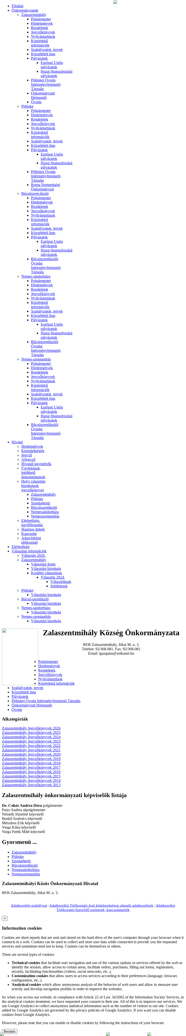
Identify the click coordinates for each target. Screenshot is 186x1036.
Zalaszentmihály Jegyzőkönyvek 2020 (31, 754)
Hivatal (17, 442)
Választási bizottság (46, 568)
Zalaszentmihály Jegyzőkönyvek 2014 (31, 780)
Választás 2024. (53, 577)
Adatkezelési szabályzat (29, 905)
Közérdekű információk (40, 43)
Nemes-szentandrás (36, 359)
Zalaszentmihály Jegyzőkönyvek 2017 (31, 767)
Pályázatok (39, 58)
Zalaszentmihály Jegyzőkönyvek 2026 (31, 728)
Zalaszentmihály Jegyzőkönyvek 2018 (31, 763)
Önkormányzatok (25, 10)
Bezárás (10, 1031)
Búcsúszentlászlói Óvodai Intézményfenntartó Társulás (46, 265)
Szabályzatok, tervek (47, 49)
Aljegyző (28, 459)
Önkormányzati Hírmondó (43, 95)
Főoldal (17, 6)
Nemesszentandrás (45, 516)
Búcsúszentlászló (44, 507)
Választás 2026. (33, 555)
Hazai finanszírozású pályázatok (56, 73)
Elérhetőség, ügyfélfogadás (32, 522)
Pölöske (27, 106)
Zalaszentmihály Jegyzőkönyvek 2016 (31, 772)
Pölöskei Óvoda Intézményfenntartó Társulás (46, 84)
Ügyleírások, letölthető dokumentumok (33, 472)
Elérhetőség (21, 547)
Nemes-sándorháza (35, 276)
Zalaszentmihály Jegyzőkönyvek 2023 (31, 741)
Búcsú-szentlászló (35, 599)
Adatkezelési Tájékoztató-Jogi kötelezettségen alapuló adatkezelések (101, 905)
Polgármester (41, 19)
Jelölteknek (59, 586)
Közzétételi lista (43, 54)
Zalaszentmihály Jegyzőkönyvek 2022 (31, 746)
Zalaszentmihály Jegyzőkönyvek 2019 (31, 759)
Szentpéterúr (40, 503)
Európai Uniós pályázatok (52, 65)
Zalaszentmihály (33, 15)
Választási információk (29, 551)
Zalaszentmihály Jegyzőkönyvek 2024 (31, 737)
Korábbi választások (46, 573)
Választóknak (60, 582)
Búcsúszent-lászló (35, 193)
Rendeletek (39, 28)
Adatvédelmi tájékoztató (31, 540)
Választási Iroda (43, 564)
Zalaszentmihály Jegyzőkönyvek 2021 (31, 750)
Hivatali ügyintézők (36, 464)
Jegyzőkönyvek (43, 32)
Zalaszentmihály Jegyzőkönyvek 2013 (31, 785)
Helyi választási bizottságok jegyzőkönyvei (33, 485)
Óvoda (36, 102)
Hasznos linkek (33, 529)
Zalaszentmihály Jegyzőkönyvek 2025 (31, 732)
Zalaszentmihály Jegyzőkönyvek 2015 (31, 776)
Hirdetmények (42, 23)
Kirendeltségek (32, 451)
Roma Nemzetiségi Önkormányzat (45, 187)
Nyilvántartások (43, 36)
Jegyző (26, 455)
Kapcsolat (29, 534)
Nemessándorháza (45, 512)
